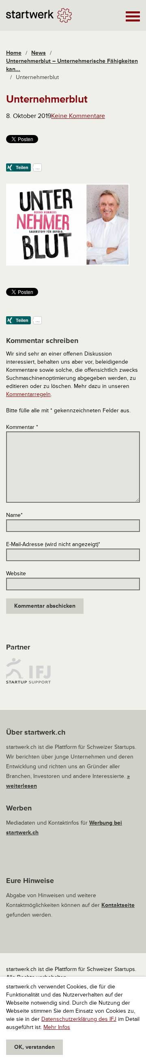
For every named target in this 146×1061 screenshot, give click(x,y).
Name (14, 515)
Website (16, 573)
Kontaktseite (118, 905)
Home (13, 52)
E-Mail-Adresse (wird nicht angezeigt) (53, 544)
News (38, 52)
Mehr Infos (56, 1027)
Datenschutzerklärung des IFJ (78, 1019)
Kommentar (22, 427)
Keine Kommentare (78, 116)
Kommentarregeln (28, 394)
